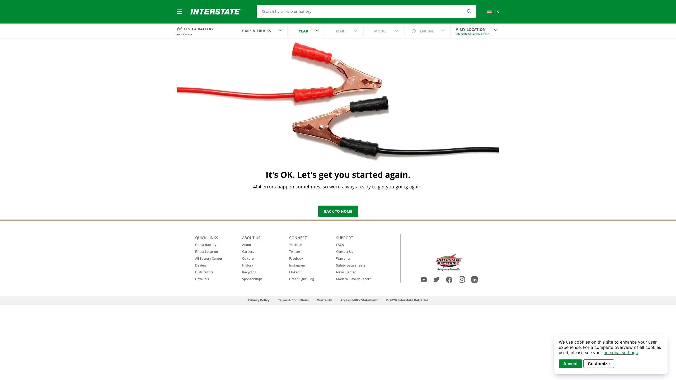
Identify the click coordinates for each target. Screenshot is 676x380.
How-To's (202, 279)
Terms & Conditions (293, 300)
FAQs (340, 245)
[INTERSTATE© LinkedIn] (474, 279)
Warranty (343, 258)
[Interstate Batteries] (215, 11)
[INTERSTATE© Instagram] (462, 279)
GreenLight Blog (301, 279)
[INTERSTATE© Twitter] (436, 279)
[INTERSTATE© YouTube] (424, 279)
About (246, 245)
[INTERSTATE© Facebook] (449, 279)
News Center (346, 272)
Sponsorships (252, 279)
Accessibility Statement (359, 300)
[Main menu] (180, 9)
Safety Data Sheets (350, 265)
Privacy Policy (259, 300)
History (247, 265)
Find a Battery (205, 245)
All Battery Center (208, 258)
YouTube (295, 245)
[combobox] (259, 31)
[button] (469, 11)
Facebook (296, 258)
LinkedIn (296, 272)
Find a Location (206, 251)
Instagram (297, 265)
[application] (611, 354)
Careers (248, 251)
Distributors (204, 272)
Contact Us (344, 251)
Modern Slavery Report (353, 279)
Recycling (249, 272)
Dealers (201, 265)
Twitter (294, 251)
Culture (248, 258)
